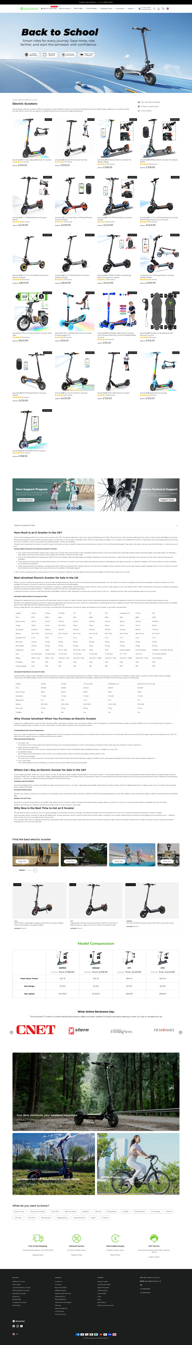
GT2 (106, 613)
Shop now (23, 1125)
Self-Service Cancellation (63, 1302)
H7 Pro (138, 613)
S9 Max (47, 613)
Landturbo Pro (125, 613)
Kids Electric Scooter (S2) (146, 684)
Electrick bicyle (140, 1211)
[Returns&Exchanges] (115, 1238)
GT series (105, 1218)
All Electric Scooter (18, 1281)
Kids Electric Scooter (19, 1293)
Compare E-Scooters (19, 1302)
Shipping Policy (37, 1255)
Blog (99, 1299)
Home (14, 100)
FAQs (99, 1296)
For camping (155, 1211)
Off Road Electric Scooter (20, 1290)
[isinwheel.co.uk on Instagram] (17, 1326)
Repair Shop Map (103, 1287)
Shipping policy (62, 1218)
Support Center (154, 1257)
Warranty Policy (76, 1255)
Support (131, 8)
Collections (21, 100)
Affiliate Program (60, 1290)
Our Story (58, 1284)
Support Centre (103, 1281)
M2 (90, 613)
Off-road (98, 1211)
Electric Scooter (64, 8)
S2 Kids (43, 684)
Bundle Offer (16, 1299)
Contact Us (58, 1281)
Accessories (120, 8)
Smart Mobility (91, 8)
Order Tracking (102, 1290)
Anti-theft (31, 1218)
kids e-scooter (19, 1211)
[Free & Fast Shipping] (38, 1238)
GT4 (153, 613)
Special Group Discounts (63, 1293)
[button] (17, 162)
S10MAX (129, 921)
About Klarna (102, 1302)
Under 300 (55, 1211)
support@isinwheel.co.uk (153, 1281)
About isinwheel (79, 1218)
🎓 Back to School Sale (49, 8)
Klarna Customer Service (106, 1305)
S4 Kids (63, 684)
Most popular (111, 1211)
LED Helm (18, 1218)
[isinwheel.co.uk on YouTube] (21, 1326)
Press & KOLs (16, 1305)
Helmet (169, 1211)
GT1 (74, 613)
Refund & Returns (60, 1299)
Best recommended (38, 1211)
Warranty (58, 1305)
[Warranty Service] (77, 1238)
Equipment (16, 1296)
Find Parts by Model (104, 1284)
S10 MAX (61, 613)
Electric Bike (78, 8)
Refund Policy (115, 1255)
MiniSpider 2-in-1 (113, 684)
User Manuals (102, 1293)
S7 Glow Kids (87, 684)
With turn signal (70, 1211)
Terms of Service (60, 1314)
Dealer (93, 1218)
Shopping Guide (106, 8)
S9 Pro (33, 613)
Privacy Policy (59, 1311)
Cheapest (85, 1211)
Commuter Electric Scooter (21, 1287)
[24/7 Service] (154, 1238)
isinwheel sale (46, 1218)
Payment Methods (61, 1308)
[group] (35, 854)
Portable (125, 1211)
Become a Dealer (61, 1287)
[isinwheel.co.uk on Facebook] (13, 1326)
